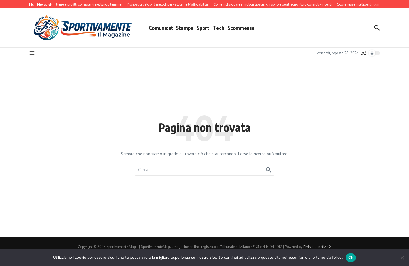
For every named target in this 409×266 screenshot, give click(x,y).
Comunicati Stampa (171, 27)
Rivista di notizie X (317, 247)
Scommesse (241, 27)
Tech (218, 27)
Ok (350, 257)
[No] (402, 257)
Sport (203, 27)
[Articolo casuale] (363, 53)
